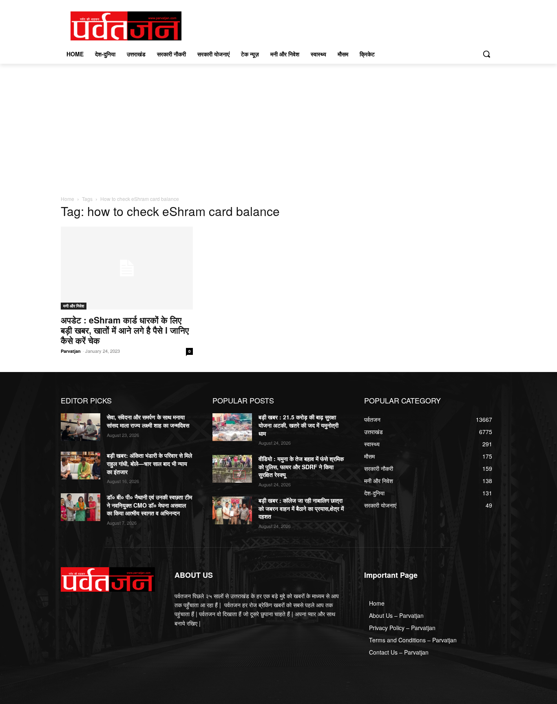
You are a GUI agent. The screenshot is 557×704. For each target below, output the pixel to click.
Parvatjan (71, 351)
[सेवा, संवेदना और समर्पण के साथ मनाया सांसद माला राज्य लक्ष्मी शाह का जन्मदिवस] (80, 427)
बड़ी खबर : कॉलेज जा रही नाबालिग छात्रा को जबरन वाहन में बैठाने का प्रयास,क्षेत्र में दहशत (301, 508)
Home (67, 198)
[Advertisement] (278, 125)
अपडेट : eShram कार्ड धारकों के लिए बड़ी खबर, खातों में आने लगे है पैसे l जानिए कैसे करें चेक (125, 330)
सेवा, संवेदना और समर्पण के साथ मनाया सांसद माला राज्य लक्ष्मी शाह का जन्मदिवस (148, 421)
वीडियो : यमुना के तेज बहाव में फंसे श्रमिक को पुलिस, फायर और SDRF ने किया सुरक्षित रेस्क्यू (301, 466)
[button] (486, 54)
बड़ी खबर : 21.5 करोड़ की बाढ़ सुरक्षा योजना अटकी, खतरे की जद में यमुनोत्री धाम (298, 425)
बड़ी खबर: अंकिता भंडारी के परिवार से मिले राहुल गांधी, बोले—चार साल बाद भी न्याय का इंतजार (149, 463)
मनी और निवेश (73, 306)
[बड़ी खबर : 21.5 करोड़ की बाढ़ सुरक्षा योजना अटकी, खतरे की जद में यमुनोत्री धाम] (232, 427)
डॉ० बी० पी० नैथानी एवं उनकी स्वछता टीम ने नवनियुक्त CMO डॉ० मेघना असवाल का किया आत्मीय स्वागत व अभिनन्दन (149, 505)
